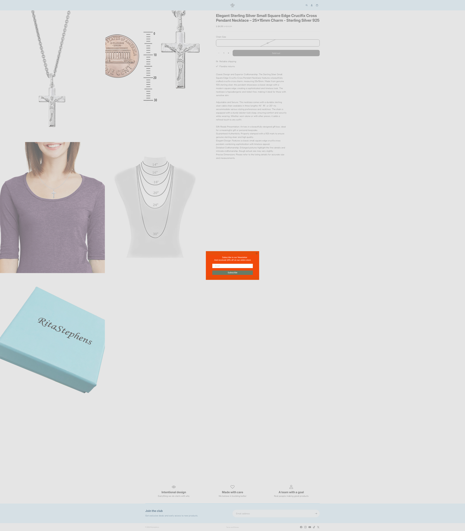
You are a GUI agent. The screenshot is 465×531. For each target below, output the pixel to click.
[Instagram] (305, 527)
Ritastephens (154, 527)
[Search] (306, 5)
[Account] (311, 5)
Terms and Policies (232, 527)
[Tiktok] (314, 527)
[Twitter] (318, 527)
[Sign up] (316, 513)
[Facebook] (301, 527)
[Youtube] (309, 527)
